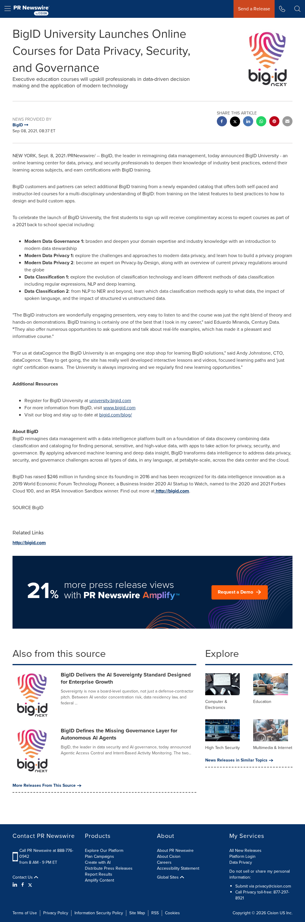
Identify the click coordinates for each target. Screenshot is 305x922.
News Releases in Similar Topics (236, 760)
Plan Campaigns (99, 856)
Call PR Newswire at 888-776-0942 (46, 853)
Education (262, 701)
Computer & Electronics (216, 704)
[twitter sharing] (235, 122)
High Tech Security (222, 748)
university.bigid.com (110, 400)
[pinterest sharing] (274, 122)
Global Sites (168, 877)
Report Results (98, 874)
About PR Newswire (175, 850)
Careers (164, 862)
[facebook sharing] (222, 122)
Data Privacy (240, 862)
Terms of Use (25, 913)
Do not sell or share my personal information (259, 874)
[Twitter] (30, 885)
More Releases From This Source (44, 786)
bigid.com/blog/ (115, 414)
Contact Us (23, 877)
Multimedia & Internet (272, 748)
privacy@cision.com (273, 886)
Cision (272, 913)
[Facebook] (22, 885)
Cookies (172, 913)
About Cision (168, 856)
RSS (155, 913)
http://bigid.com (172, 490)
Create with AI (98, 862)
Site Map (137, 913)
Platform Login (242, 856)
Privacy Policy (55, 913)
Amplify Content (99, 880)
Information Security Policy (98, 913)
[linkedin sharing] (248, 122)
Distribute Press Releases (109, 868)
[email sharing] (287, 122)
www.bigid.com (119, 407)
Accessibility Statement (178, 868)
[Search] (297, 9)
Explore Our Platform (104, 850)
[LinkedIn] (16, 885)
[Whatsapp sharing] (261, 122)
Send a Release (254, 8)
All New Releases (245, 850)
